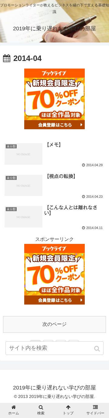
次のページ (54, 324)
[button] (98, 348)
